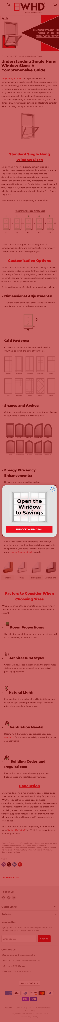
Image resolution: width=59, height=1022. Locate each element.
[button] (29, 511)
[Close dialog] (53, 489)
